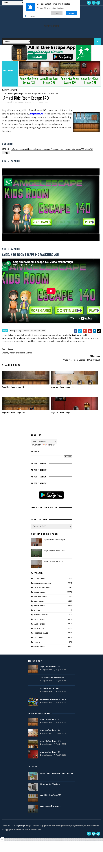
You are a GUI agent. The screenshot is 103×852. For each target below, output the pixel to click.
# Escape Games (38, 331)
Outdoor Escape (40, 615)
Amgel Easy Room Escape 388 (54, 550)
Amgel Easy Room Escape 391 (62, 412)
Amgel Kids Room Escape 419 (54, 561)
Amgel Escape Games (15, 102)
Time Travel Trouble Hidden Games (52, 677)
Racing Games (39, 624)
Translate (51, 444)
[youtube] (98, 3)
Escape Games (31, 102)
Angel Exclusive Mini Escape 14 (50, 805)
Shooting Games (41, 633)
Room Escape (44, 102)
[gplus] (94, 3)
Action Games (39, 579)
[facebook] (89, 3)
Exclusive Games (40, 597)
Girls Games (39, 601)
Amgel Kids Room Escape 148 (50, 795)
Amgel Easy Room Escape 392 (62, 387)
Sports (37, 642)
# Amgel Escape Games (19, 331)
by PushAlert (31, 16)
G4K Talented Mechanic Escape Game (53, 699)
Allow (71, 13)
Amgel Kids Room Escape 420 (13, 412)
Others (37, 610)
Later (57, 13)
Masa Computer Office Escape (50, 784)
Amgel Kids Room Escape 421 (13, 387)
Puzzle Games (39, 619)
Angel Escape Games (42, 588)
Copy (6, 152)
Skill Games (38, 638)
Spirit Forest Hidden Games (49, 688)
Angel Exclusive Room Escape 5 (54, 539)
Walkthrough (40, 647)
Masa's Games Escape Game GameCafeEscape (56, 773)
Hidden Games (39, 606)
